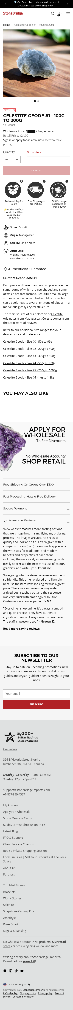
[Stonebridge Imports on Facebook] (5, 971)
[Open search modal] (52, 13)
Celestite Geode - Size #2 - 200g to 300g (29, 349)
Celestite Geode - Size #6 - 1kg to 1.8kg (28, 377)
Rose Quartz (11, 924)
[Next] (68, 4)
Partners (9, 874)
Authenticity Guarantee (27, 268)
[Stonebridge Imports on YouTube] (22, 971)
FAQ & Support (13, 838)
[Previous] (5, 4)
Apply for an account (28, 140)
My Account (11, 805)
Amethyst (9, 918)
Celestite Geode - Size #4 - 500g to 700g (29, 363)
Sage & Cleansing (14, 931)
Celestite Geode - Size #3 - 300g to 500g (29, 356)
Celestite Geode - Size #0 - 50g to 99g (27, 342)
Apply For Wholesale (16, 812)
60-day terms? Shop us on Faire (24, 825)
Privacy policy (45, 993)
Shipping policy (28, 993)
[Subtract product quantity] (17, 159)
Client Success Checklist (19, 844)
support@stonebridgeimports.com (26, 790)
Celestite (57, 314)
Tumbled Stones (14, 885)
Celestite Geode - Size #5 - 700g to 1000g (30, 370)
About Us (9, 868)
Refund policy (10, 993)
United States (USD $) (18, 984)
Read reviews (10, 749)
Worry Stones (12, 898)
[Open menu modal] (68, 13)
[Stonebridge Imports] (13, 13)
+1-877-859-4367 (14, 794)
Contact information (23, 996)
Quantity (9, 152)
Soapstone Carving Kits (18, 911)
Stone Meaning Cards (17, 818)
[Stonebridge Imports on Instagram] (11, 971)
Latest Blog (10, 831)
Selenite (8, 905)
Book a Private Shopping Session (25, 851)
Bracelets (9, 892)
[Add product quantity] (6, 159)
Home (6, 24)
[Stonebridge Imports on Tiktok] (17, 971)
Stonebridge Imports (34, 989)
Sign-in (7, 140)
